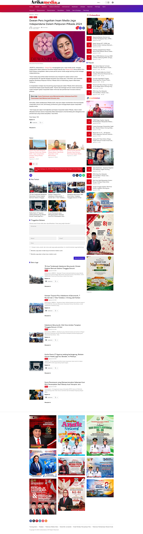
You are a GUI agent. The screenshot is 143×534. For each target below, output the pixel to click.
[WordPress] (40, 521)
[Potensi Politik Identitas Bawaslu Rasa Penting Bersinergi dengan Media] (75, 145)
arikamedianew (36, 27)
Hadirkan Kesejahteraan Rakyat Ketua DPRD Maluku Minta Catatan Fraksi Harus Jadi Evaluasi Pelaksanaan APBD (103, 50)
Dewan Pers (48, 67)
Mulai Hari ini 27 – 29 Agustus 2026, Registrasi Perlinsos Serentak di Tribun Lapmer (103, 133)
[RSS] (46, 521)
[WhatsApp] (83, 175)
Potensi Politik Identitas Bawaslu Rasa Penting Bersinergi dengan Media (74, 152)
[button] (108, 2)
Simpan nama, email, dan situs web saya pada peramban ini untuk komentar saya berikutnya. (58, 247)
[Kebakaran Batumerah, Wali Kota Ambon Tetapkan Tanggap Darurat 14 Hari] (76, 187)
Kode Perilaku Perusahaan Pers (82, 527)
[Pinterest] (37, 521)
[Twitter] (77, 175)
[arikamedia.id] (61, 2)
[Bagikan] (83, 28)
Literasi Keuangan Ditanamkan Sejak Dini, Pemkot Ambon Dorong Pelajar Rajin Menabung (103, 127)
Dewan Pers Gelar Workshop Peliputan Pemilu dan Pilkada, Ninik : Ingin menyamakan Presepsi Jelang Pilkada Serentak (37, 154)
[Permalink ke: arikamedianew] (31, 28)
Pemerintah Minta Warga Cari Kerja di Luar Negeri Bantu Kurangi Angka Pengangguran (103, 85)
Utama (35, 17)
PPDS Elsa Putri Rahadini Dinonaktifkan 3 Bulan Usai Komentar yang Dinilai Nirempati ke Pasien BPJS (103, 91)
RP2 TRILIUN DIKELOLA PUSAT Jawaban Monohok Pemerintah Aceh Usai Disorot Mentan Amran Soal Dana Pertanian (103, 73)
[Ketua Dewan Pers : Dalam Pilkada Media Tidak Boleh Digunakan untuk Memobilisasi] (56, 145)
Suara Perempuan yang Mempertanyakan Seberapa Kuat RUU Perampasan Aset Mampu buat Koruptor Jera (56, 214)
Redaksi (41, 527)
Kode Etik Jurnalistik (65, 527)
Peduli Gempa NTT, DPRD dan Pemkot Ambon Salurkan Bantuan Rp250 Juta (102, 44)
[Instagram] (43, 521)
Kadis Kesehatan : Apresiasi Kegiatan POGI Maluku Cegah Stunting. (103, 168)
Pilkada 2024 (69, 69)
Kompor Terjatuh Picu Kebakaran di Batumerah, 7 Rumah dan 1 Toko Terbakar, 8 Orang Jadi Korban (57, 196)
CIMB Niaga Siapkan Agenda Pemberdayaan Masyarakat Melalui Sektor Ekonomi (102, 120)
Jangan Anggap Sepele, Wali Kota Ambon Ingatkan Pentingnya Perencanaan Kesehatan (102, 187)
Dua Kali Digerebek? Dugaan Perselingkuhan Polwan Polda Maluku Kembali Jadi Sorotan (101, 79)
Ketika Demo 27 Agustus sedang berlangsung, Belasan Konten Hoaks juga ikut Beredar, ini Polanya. (37, 214)
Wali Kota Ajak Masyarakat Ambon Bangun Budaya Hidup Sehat (102, 181)
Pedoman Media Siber (52, 527)
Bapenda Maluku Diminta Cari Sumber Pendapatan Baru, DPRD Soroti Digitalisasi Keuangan (102, 38)
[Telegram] (80, 175)
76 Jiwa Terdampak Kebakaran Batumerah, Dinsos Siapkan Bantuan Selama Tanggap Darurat (38, 196)
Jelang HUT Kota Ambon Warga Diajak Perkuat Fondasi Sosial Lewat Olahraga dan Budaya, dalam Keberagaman (103, 139)
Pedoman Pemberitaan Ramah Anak (103, 527)
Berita (31, 17)
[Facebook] (73, 175)
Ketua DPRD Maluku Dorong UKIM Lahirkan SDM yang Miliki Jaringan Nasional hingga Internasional (103, 56)
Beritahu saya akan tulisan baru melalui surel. (44, 254)
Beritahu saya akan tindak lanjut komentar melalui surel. (47, 250)
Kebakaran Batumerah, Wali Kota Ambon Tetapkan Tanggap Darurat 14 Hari (75, 196)
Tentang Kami (33, 527)
